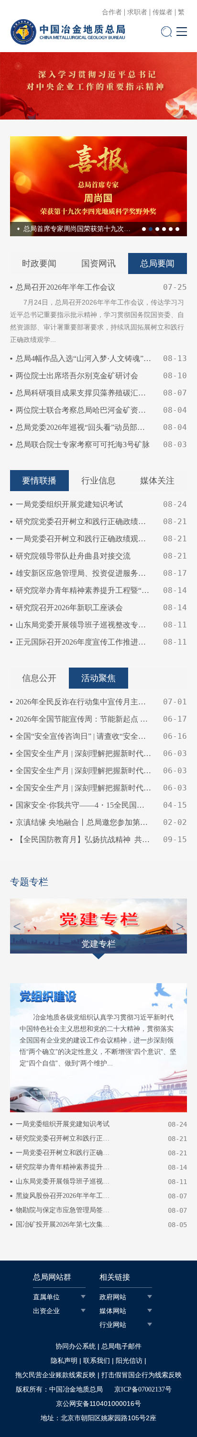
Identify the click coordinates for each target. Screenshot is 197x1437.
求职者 (137, 12)
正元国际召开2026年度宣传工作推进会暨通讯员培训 (84, 642)
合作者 (112, 12)
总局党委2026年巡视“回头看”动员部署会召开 (84, 427)
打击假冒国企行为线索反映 (141, 1375)
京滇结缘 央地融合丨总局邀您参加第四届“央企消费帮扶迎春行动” (84, 822)
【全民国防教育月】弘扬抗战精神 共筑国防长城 (84, 839)
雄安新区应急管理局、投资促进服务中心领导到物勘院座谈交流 (84, 573)
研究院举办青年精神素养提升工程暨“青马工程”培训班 (84, 590)
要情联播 (39, 480)
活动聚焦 (98, 678)
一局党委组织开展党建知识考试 (69, 504)
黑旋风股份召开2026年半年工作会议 (63, 1195)
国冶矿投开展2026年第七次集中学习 (63, 1224)
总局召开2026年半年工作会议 (65, 287)
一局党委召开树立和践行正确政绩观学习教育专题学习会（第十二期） (84, 539)
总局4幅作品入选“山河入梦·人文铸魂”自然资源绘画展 (84, 358)
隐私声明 (64, 1360)
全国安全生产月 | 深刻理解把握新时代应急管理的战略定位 (84, 753)
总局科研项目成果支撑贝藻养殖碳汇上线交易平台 (84, 393)
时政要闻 (39, 263)
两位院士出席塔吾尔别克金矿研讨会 (77, 376)
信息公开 (39, 678)
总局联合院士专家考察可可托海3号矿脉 (83, 444)
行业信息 (98, 480)
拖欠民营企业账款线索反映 (55, 1375)
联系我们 (96, 1360)
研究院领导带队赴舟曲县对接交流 (73, 556)
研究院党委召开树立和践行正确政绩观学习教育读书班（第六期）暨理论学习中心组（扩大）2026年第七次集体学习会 (84, 521)
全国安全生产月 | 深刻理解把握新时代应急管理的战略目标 (84, 771)
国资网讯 (98, 263)
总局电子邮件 (121, 1346)
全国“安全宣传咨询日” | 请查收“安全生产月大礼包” (84, 736)
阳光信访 (129, 1360)
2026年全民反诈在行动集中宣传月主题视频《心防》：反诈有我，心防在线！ (84, 702)
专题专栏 (29, 882)
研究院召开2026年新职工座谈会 (69, 607)
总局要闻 (157, 263)
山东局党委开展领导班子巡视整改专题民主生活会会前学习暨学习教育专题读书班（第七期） (84, 625)
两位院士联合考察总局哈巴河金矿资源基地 (84, 410)
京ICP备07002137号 (143, 1389)
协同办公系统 (75, 1346)
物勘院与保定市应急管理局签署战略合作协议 (63, 1210)
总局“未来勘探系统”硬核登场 (116, 228)
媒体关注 (157, 480)
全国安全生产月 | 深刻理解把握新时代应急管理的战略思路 (84, 788)
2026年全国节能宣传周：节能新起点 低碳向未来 (84, 719)
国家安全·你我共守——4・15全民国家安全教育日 (84, 805)
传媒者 (163, 12)
